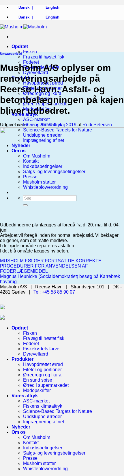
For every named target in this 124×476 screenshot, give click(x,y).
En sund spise (37, 380)
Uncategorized (11, 53)
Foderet (31, 62)
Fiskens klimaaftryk (42, 406)
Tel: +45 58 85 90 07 (54, 292)
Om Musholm (36, 437)
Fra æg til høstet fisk (43, 56)
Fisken (30, 51)
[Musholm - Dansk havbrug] (23, 26)
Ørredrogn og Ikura (42, 374)
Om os (19, 432)
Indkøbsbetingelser (42, 447)
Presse (30, 458)
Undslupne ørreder (42, 416)
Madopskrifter (37, 390)
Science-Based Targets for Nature (57, 411)
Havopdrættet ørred (43, 364)
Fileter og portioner (42, 369)
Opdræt (20, 46)
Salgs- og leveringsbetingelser (54, 453)
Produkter (22, 359)
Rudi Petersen (97, 124)
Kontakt (31, 442)
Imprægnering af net (43, 421)
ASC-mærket (36, 119)
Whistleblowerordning (45, 468)
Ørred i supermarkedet (46, 385)
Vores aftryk (25, 395)
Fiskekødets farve (41, 348)
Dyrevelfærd (35, 353)
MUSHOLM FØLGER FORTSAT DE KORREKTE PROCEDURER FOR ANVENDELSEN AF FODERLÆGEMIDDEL (51, 266)
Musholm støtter (39, 463)
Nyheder (21, 426)
